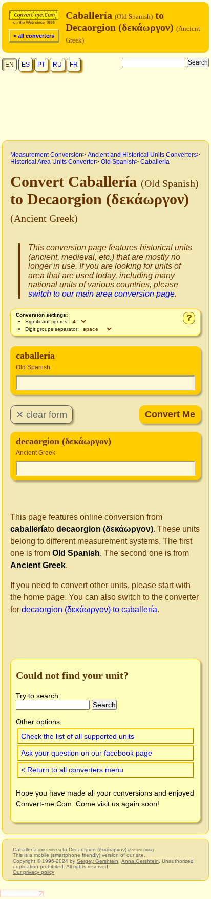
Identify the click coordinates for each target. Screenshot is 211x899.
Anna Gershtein (140, 861)
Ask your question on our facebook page (86, 753)
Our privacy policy (33, 872)
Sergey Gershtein (97, 861)
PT (41, 64)
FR (74, 64)
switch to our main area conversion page (101, 293)
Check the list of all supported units (77, 736)
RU (57, 64)
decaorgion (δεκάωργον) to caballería (89, 609)
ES (26, 64)
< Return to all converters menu (72, 770)
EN (9, 64)
